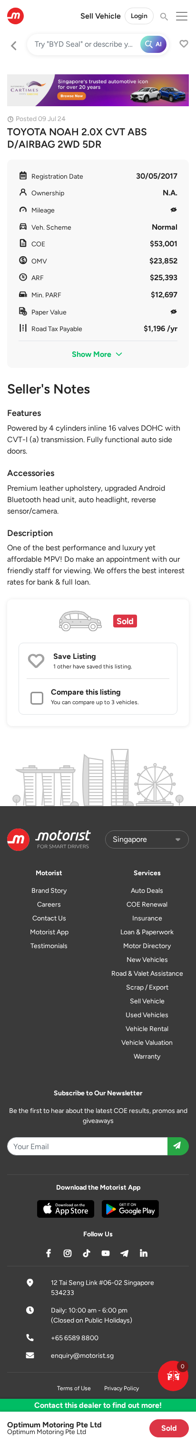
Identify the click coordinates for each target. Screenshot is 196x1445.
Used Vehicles (147, 1015)
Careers (49, 904)
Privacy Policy (121, 1388)
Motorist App (49, 932)
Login (139, 16)
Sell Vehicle (100, 15)
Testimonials (49, 946)
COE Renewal (147, 904)
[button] (173, 1376)
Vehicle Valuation (147, 1043)
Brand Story (49, 891)
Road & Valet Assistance (147, 974)
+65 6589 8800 (74, 1338)
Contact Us (49, 918)
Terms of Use (74, 1388)
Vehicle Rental (147, 1029)
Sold (169, 1428)
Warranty (147, 1056)
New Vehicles (147, 960)
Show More (92, 354)
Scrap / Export (147, 987)
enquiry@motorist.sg (82, 1356)
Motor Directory (147, 946)
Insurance (147, 918)
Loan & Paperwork (147, 932)
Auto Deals (147, 891)
